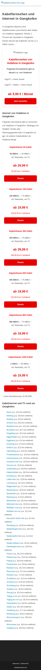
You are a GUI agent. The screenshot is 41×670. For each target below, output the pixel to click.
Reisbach (11, 568)
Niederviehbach (13, 543)
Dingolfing (11, 433)
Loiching (10, 483)
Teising (10, 592)
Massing (10, 497)
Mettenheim (12, 501)
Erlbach (10, 447)
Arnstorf (9, 423)
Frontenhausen (13, 454)
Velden (9, 607)
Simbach (10, 589)
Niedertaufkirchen (14, 536)
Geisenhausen (13, 458)
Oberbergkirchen (14, 546)
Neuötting (11, 525)
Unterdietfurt (12, 603)
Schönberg (11, 585)
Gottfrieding (12, 469)
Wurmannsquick (13, 617)
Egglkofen (11, 440)
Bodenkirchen (12, 426)
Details (20, 178)
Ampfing (9, 419)
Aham (8, 412)
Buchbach (11, 430)
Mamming (11, 490)
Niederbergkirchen (14, 529)
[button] (36, 3)
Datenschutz (25, 663)
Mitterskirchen (13, 504)
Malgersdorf (12, 486)
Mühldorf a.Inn (13, 508)
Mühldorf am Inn (13, 511)
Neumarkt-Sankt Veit (15, 518)
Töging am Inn (13, 600)
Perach (10, 554)
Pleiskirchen (12, 557)
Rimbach (10, 575)
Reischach (11, 571)
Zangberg (11, 628)
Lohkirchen (11, 479)
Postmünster (12, 564)
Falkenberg (11, 451)
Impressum (16, 663)
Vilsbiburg (11, 610)
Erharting (10, 444)
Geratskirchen (13, 462)
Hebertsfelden (12, 472)
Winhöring (11, 614)
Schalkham (11, 578)
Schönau (10, 582)
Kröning (10, 476)
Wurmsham (11, 624)
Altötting (9, 416)
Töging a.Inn (12, 596)
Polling (9, 561)
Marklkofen (11, 493)
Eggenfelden (12, 437)
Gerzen (10, 465)
